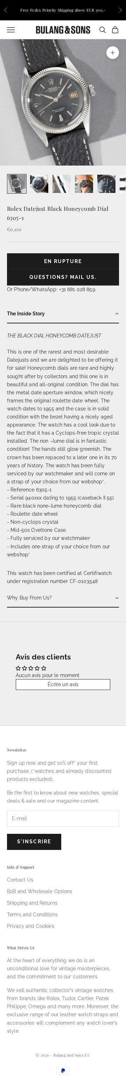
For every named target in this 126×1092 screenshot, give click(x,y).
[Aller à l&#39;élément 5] (106, 184)
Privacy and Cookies (30, 926)
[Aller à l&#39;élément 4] (84, 184)
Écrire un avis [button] (63, 684)
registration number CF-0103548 (60, 581)
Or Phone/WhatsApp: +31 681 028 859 (51, 289)
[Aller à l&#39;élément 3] (61, 184)
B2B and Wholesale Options (39, 891)
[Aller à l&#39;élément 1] (17, 184)
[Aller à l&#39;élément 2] (39, 184)
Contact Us (20, 880)
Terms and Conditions (32, 914)
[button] (63, 314)
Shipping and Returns (32, 903)
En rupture (63, 261)
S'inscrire (34, 841)
